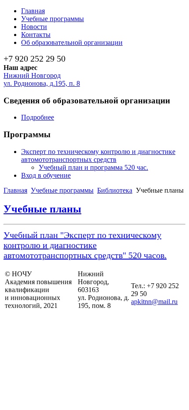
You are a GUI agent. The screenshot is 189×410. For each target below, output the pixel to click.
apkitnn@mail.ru (154, 301)
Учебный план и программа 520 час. (93, 167)
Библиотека (114, 190)
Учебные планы (42, 209)
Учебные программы (62, 190)
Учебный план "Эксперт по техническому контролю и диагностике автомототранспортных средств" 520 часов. (85, 245)
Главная (15, 190)
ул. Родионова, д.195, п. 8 (42, 83)
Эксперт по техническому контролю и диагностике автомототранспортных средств (98, 155)
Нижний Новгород (32, 75)
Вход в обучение (46, 175)
